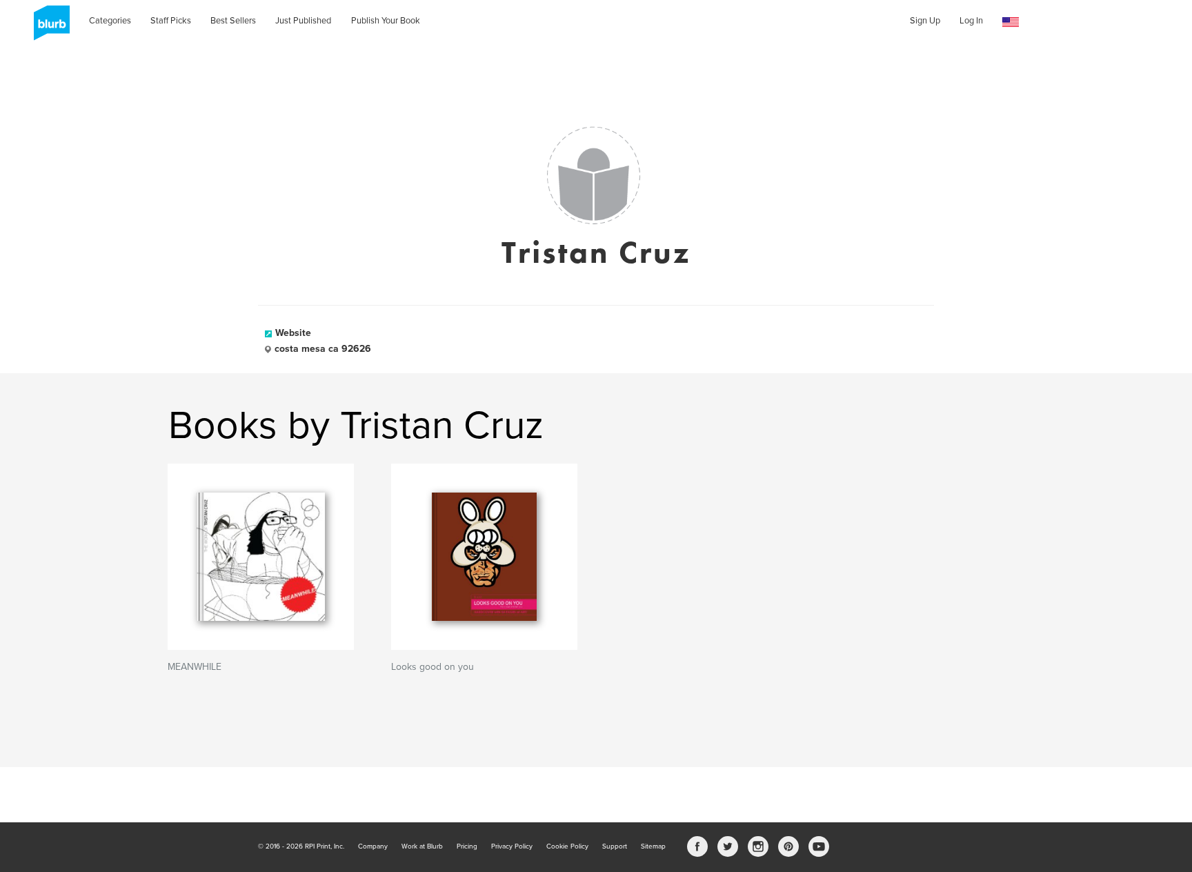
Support (614, 846)
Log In (971, 20)
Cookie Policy (567, 846)
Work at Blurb (422, 846)
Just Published (303, 20)
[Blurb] (48, 27)
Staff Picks (170, 20)
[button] (1010, 22)
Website (293, 333)
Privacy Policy (512, 846)
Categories (110, 20)
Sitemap (653, 846)
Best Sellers (233, 20)
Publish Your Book (385, 20)
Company (373, 846)
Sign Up (925, 20)
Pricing (467, 846)
